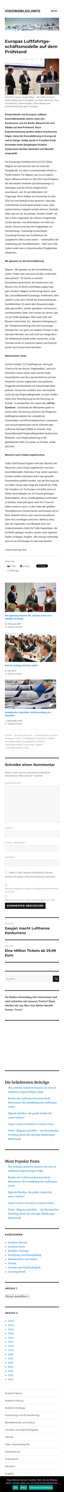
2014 (10, 1370)
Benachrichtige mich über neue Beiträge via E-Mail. (30, 900)
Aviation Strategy (18, 1250)
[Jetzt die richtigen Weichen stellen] (30, 647)
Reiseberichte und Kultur (22, 1259)
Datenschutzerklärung (40, 1487)
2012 (10, 1379)
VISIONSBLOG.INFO (22, 11)
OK (15, 1487)
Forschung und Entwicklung (24, 1254)
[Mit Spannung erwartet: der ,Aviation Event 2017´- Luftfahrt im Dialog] (30, 597)
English (9, 1473)
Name (9, 828)
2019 (11, 1350)
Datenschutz (12, 1451)
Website (10, 857)
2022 (11, 1337)
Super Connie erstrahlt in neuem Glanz (31, 1124)
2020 (11, 1345)
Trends (17, 738)
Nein (23, 1487)
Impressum (12, 1459)
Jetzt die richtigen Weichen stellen (21, 665)
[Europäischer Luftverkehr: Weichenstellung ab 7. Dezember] (30, 694)
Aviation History (17, 1242)
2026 (11, 1320)
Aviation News (42, 735)
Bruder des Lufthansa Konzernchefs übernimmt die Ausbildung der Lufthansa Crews (32, 1102)
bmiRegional (29, 738)
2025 (11, 1325)
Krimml (8, 735)
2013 (10, 1375)
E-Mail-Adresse (15, 842)
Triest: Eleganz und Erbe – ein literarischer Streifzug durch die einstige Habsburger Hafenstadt (33, 1134)
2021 (10, 1341)
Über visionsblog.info (17, 1444)
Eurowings (28, 744)
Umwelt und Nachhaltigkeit (24, 1267)
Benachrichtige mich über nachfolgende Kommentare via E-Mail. (31, 890)
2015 (10, 1366)
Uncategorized (16, 1271)
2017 (10, 1358)
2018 (10, 1354)
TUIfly (26, 748)
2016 (11, 1362)
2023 (11, 1333)
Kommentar (13, 783)
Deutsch (10, 1466)
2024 (11, 1329)
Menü (54, 11)
